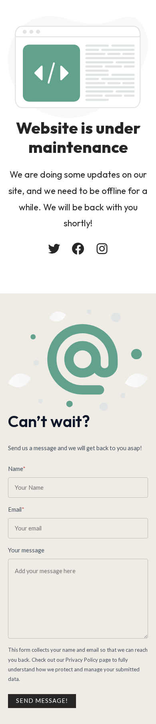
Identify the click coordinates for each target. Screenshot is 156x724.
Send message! (42, 700)
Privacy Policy (82, 660)
